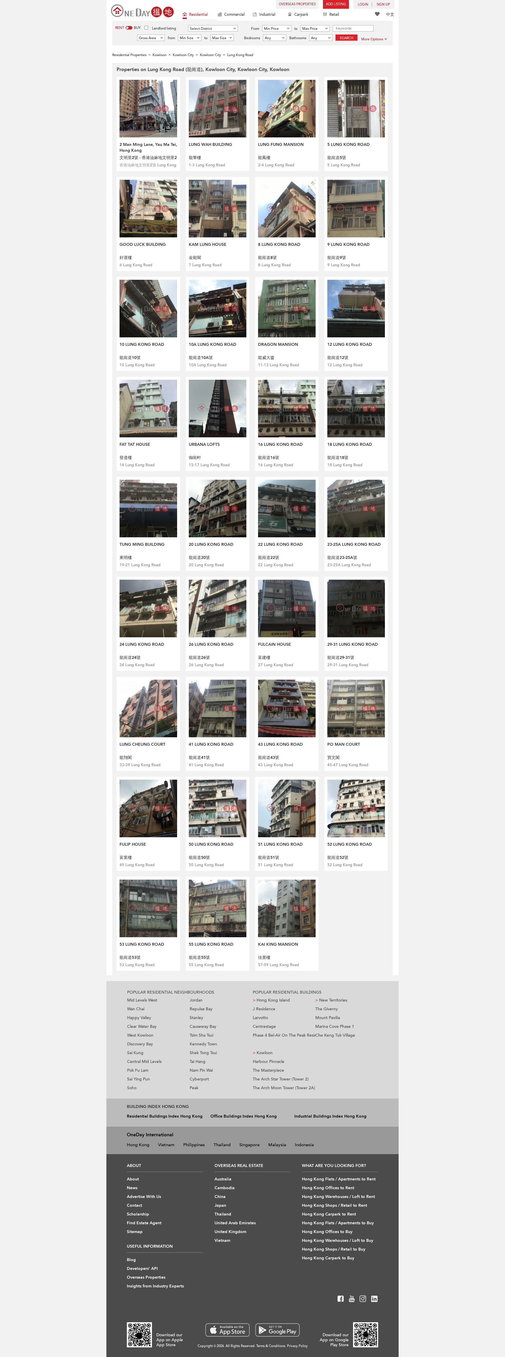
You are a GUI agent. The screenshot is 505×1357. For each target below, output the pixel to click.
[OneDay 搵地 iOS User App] (227, 1330)
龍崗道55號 (199, 957)
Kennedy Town (203, 1044)
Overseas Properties (297, 4)
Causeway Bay (203, 1026)
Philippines (194, 1145)
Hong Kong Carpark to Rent (329, 1214)
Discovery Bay (140, 1044)
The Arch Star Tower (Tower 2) (281, 1079)
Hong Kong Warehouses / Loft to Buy (337, 1240)
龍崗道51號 (268, 857)
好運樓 (126, 257)
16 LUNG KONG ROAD (280, 444)
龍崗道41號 (199, 757)
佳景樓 (264, 957)
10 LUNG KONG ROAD (142, 344)
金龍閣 (195, 257)
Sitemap (135, 1232)
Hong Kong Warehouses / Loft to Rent (338, 1196)
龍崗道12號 (337, 357)
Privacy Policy (297, 1346)
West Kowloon (140, 1035)
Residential (198, 14)
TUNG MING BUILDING (142, 544)
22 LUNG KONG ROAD (280, 544)
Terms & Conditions (270, 1346)
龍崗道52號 (337, 857)
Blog (131, 1260)
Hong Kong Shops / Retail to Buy (333, 1249)
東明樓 (126, 557)
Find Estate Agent (144, 1223)
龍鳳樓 (264, 157)
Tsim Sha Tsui (201, 1035)
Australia (223, 1179)
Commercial (234, 14)
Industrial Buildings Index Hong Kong (330, 1116)
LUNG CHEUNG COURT (142, 744)
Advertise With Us (144, 1196)
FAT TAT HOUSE (135, 444)
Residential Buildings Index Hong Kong (165, 1116)
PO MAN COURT (343, 744)
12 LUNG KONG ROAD (349, 344)
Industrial (267, 14)
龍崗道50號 (199, 857)
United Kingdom (230, 1232)
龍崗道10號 (130, 357)
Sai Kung (135, 1053)
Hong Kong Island (271, 1000)
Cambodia (225, 1188)
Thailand (222, 1145)
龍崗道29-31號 (340, 657)
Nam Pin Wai (201, 1070)
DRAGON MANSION (278, 344)
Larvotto (260, 1018)
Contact (134, 1205)
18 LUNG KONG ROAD (349, 444)
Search (346, 38)
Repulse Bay (201, 1009)
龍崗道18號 (337, 457)
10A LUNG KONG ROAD (212, 344)
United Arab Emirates (235, 1223)
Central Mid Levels (144, 1061)
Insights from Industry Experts (155, 1286)
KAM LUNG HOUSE (207, 244)
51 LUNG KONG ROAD (280, 844)
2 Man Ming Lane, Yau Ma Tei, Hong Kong (148, 147)
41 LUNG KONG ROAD (211, 744)
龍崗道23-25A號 (342, 557)
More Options (372, 39)
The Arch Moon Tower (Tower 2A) (284, 1088)
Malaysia (277, 1145)
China (220, 1196)
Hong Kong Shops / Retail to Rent (334, 1205)
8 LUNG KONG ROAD (279, 244)
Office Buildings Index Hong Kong (243, 1116)
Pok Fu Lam (137, 1070)
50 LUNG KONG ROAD (211, 844)
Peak (194, 1088)
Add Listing (336, 4)
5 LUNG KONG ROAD (348, 144)
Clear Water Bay (142, 1026)
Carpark (301, 14)
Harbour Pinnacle (268, 1061)
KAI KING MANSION (278, 944)
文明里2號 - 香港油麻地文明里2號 (148, 158)
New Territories (331, 1000)
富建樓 (264, 657)
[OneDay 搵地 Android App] (277, 1330)
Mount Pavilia (327, 1018)
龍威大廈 (266, 357)
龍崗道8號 (267, 257)
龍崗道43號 (268, 757)
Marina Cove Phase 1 (334, 1026)
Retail (334, 14)
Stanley (196, 1018)
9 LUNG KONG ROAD (348, 244)
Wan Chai (135, 1009)
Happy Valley (139, 1018)
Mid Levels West (142, 1000)
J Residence (264, 1009)
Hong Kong (138, 1145)
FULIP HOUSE (133, 844)
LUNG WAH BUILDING (210, 144)
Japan (220, 1205)
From (255, 28)
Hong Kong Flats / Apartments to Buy (338, 1223)
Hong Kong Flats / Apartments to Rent (339, 1179)
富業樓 (126, 857)
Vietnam (166, 1145)
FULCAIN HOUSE (274, 644)
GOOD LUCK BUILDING (143, 244)
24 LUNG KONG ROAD (142, 644)
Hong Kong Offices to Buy (327, 1232)
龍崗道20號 (199, 557)
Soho (131, 1088)
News (132, 1188)
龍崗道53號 (130, 957)
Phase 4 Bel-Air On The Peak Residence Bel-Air (284, 1035)
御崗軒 (195, 457)
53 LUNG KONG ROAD (142, 944)
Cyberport (199, 1079)
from (171, 38)
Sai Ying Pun (138, 1079)
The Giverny (326, 1009)
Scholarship (138, 1214)
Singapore (249, 1145)
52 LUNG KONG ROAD (349, 844)
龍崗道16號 (268, 457)
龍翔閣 (126, 757)
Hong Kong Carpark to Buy (328, 1258)
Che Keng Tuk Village (335, 1035)
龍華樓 (195, 157)
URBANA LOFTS (204, 444)
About (133, 1179)
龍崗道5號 (336, 157)
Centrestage (264, 1026)
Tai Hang (197, 1061)
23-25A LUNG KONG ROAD (354, 544)
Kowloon (263, 1053)
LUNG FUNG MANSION (281, 144)
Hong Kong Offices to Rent (328, 1188)
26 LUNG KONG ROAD (211, 644)
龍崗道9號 (336, 257)
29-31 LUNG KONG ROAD (352, 644)
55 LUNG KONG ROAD (211, 944)
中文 (390, 14)
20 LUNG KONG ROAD (211, 544)
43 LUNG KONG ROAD (280, 744)
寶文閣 (333, 757)
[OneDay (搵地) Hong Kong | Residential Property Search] (142, 10)
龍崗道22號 (268, 557)
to (296, 28)
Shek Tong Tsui (203, 1053)
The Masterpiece (268, 1070)
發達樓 (126, 457)
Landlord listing (164, 28)
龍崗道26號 (199, 657)
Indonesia (304, 1145)
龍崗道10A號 (201, 357)
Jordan (196, 1000)
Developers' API (142, 1268)
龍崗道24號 (130, 657)
